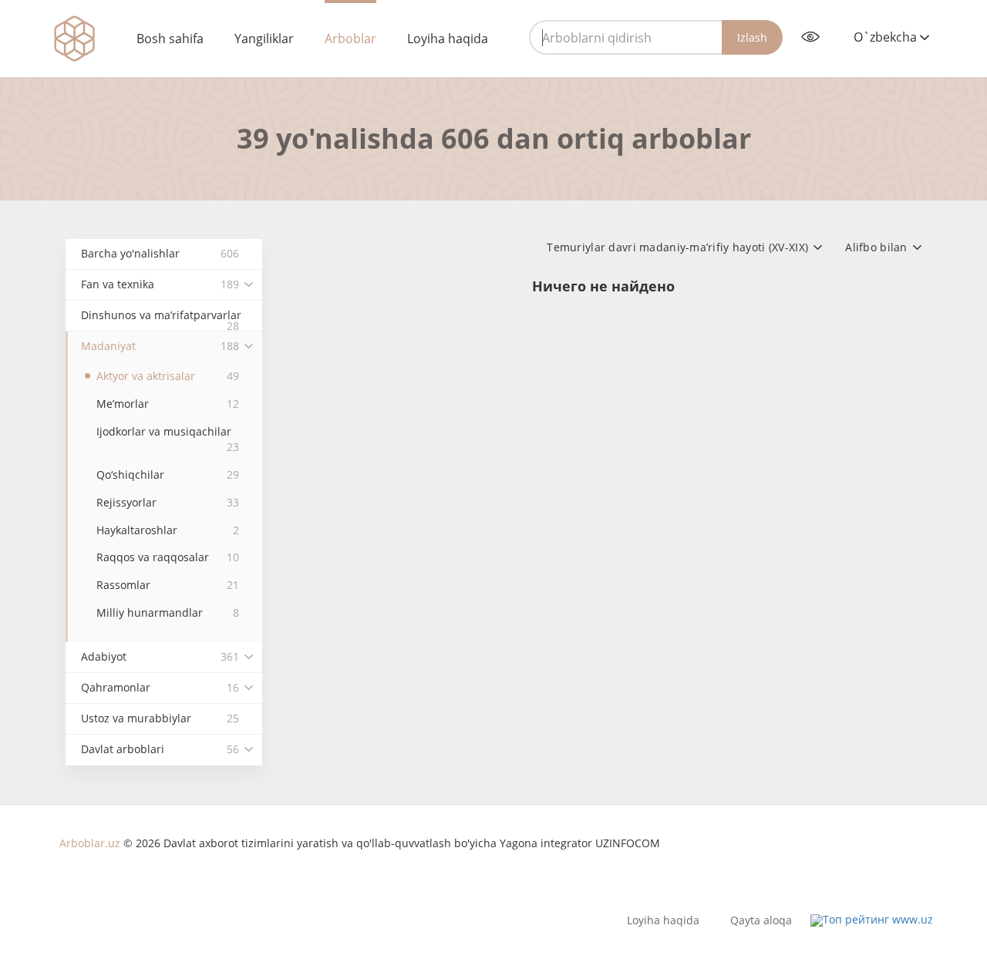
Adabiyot (160, 656)
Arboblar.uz (89, 843)
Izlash (752, 37)
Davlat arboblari (160, 749)
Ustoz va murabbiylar (160, 718)
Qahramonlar (160, 687)
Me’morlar (167, 403)
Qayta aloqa (761, 920)
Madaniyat (160, 345)
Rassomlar (167, 584)
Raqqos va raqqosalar (167, 557)
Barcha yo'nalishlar (160, 253)
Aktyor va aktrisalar (167, 375)
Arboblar (350, 38)
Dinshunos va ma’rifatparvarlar (161, 319)
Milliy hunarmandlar (167, 612)
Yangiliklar (264, 38)
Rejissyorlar (167, 502)
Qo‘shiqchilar (167, 474)
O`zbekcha (887, 37)
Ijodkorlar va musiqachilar (167, 439)
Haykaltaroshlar (167, 530)
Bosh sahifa (170, 38)
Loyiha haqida (447, 38)
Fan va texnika (160, 284)
